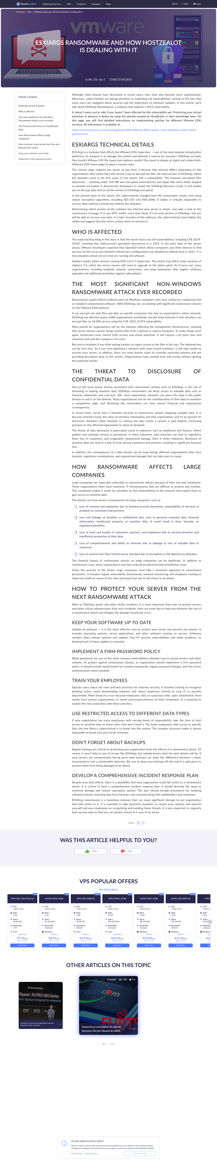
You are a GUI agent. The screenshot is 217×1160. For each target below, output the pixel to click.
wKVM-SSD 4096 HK (180, 899)
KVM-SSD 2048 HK (86, 899)
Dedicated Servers (52, 4)
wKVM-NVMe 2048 (54, 899)
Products (81, 4)
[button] (210, 921)
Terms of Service (91, 1154)
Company (96, 4)
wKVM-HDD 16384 (149, 899)
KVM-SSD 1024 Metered (22, 899)
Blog (108, 4)
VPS (69, 4)
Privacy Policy (77, 1154)
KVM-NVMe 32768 (117, 899)
